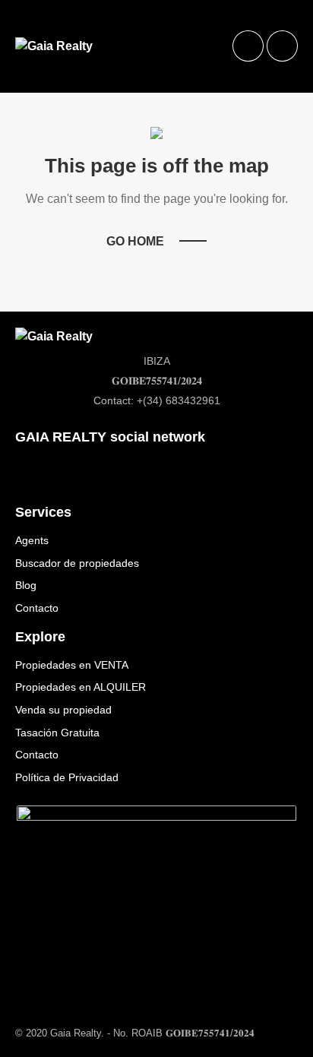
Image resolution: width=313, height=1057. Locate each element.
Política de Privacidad (67, 777)
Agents (32, 540)
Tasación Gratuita (57, 732)
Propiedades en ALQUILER (80, 687)
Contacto (36, 608)
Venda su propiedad (63, 710)
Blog (25, 585)
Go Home (135, 241)
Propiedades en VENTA (71, 665)
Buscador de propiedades (77, 563)
